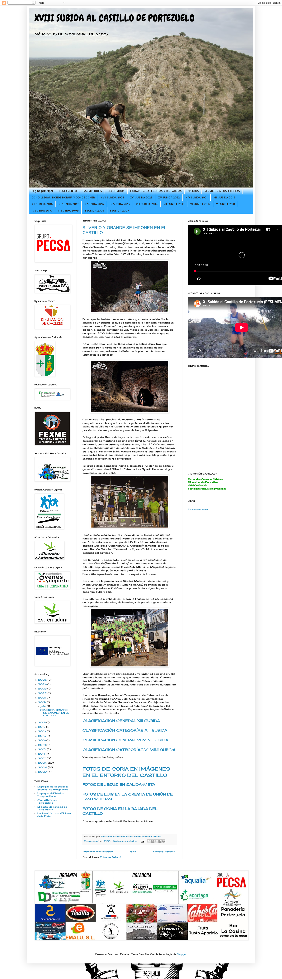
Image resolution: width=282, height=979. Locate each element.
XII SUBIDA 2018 (42, 204)
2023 (42, 688)
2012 (42, 749)
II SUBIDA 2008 (94, 210)
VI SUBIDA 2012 (200, 204)
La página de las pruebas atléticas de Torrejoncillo (52, 788)
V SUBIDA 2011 (225, 204)
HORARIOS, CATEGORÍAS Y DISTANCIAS (156, 190)
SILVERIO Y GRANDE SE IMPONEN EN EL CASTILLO (54, 713)
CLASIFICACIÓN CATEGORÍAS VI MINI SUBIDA (129, 750)
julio (44, 706)
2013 (42, 744)
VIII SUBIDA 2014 (147, 204)
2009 (43, 762)
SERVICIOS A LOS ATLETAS (222, 190)
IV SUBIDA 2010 (42, 210)
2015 (42, 735)
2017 (42, 726)
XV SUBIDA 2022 (169, 197)
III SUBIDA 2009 (68, 210)
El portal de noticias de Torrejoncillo (52, 808)
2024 (42, 684)
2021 (42, 697)
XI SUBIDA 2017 (69, 204)
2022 (43, 693)
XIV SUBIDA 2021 (197, 197)
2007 (43, 771)
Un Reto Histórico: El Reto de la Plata (54, 814)
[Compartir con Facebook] (160, 841)
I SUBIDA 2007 (119, 210)
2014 (42, 740)
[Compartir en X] (156, 841)
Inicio (133, 851)
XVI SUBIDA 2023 (141, 197)
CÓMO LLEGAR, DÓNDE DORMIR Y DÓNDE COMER (63, 197)
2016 (42, 731)
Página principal (42, 190)
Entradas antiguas (164, 851)
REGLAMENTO (68, 190)
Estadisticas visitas (198, 509)
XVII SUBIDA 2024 (112, 197)
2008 (43, 767)
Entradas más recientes (98, 851)
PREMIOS (193, 190)
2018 (42, 722)
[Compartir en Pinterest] (163, 841)
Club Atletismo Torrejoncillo (47, 801)
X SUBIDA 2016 (94, 204)
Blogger (181, 954)
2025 (43, 679)
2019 (42, 702)
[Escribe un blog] (152, 841)
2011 (42, 753)
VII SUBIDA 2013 (173, 204)
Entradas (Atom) (110, 857)
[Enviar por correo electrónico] (149, 841)
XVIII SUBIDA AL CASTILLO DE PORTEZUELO (115, 18)
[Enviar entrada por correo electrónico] (142, 841)
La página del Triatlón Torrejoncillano (50, 794)
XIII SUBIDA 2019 (224, 197)
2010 (42, 758)
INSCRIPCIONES (92, 190)
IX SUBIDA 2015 (120, 204)
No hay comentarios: (125, 841)
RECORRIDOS (116, 190)
